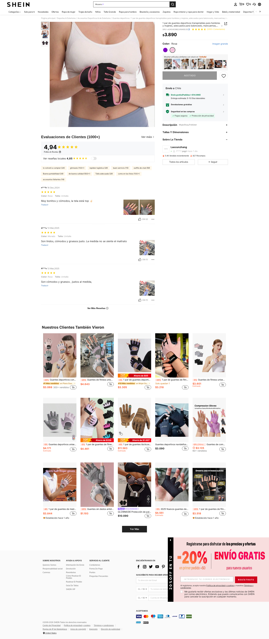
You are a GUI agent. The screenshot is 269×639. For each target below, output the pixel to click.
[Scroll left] (256, 12)
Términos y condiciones (104, 625)
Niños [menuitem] (98, 12)
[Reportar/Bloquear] (153, 219)
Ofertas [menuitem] (55, 12)
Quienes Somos (49, 565)
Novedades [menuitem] (43, 12)
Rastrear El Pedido (74, 582)
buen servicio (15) (120, 168)
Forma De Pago (96, 569)
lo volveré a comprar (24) (54, 168)
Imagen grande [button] (220, 44)
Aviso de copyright (78, 629)
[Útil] (140, 219)
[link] (241, 4)
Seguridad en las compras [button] (183, 111)
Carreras (46, 572)
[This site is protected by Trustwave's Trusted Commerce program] (138, 622)
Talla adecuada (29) (104, 173)
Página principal (48, 18)
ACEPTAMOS (142, 611)
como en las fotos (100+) (129, 173)
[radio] (165, 50)
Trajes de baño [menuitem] (85, 12)
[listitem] (168, 64)
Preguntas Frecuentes (98, 576)
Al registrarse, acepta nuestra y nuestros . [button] (216, 586)
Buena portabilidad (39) (53, 173)
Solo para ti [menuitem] (29, 12)
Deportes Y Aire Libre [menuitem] (253, 12)
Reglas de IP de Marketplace (55, 629)
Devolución (71, 569)
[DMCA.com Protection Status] (146, 622)
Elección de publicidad (110, 629)
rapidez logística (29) (99, 168)
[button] (254, 4)
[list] (161, 566)
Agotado (190, 75)
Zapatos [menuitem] (166, 12)
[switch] (94, 158)
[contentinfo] (182, 616)
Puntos (92, 572)
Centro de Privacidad (52, 625)
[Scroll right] (260, 12)
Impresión (93, 629)
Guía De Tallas (72, 585)
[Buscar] (173, 4)
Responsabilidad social (53, 569)
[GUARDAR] (223, 76)
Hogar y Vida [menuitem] (213, 12)
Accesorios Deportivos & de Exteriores (94, 18)
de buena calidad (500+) (79, 173)
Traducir (44, 205)
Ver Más (134, 529)
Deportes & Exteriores (66, 18)
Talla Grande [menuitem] (110, 12)
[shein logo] (18, 4)
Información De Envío (75, 565)
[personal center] (235, 4)
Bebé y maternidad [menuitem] (231, 12)
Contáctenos (94, 565)
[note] (134, 376)
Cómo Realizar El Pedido (73, 577)
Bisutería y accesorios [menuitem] (150, 12)
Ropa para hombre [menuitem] (128, 12)
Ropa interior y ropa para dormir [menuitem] (189, 12)
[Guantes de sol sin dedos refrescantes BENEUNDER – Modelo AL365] (193, 64)
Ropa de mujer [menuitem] (68, 12)
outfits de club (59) (142, 168)
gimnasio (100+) (77, 168)
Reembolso (71, 572)
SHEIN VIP (70, 589)
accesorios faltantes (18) (53, 179)
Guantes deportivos (120, 18)
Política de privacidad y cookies (77, 625)
